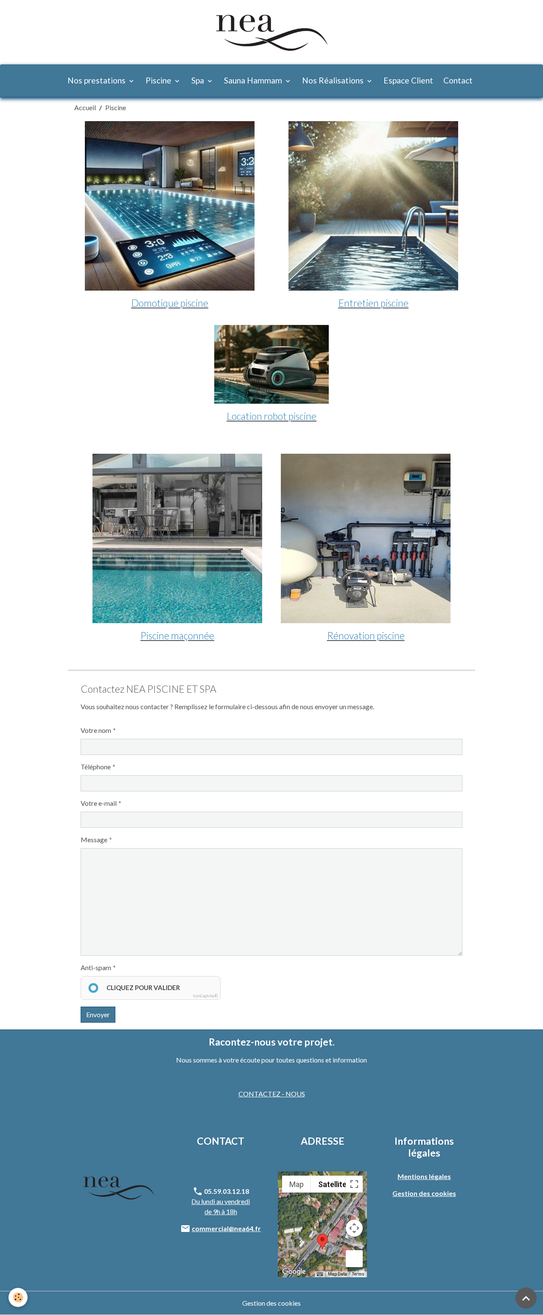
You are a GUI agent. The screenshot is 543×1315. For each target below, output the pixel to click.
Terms (358, 1274)
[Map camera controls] (354, 1228)
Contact (458, 80)
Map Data (337, 1274)
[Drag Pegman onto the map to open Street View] (354, 1258)
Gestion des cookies (271, 1303)
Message (94, 839)
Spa (198, 80)
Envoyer (98, 1014)
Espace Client (408, 80)
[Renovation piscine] (365, 538)
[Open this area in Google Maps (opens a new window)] (294, 1271)
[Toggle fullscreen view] (354, 1184)
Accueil (85, 107)
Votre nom (96, 730)
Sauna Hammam (254, 80)
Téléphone (96, 767)
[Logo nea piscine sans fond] (118, 1187)
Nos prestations (97, 80)
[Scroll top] (526, 1298)
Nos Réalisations (333, 80)
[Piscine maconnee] (177, 538)
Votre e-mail (99, 803)
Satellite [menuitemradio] (332, 1184)
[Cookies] (18, 1297)
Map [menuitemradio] (296, 1184)
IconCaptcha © (205, 995)
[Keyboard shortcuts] (320, 1274)
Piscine (159, 80)
